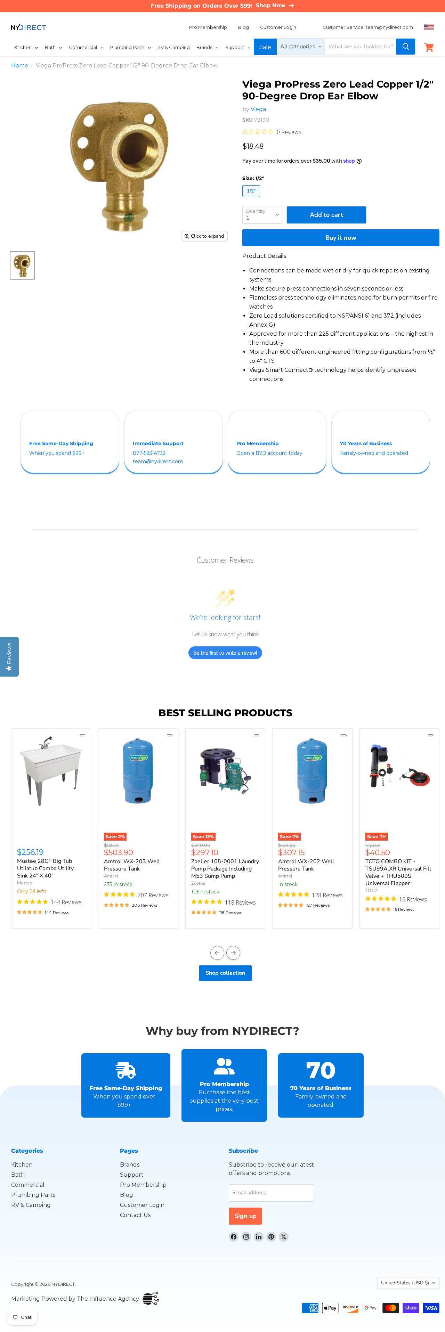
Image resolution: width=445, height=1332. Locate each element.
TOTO (371, 891)
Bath (18, 1174)
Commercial (27, 1185)
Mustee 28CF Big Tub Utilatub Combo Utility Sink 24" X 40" (45, 868)
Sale (265, 47)
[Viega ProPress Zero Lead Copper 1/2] (22, 265)
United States (405, 1283)
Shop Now (270, 5)
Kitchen (22, 1164)
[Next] (233, 953)
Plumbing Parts (33, 1195)
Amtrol (111, 876)
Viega (258, 109)
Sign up (245, 1216)
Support (132, 1174)
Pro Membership (208, 27)
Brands (129, 1164)
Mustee (24, 883)
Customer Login (278, 27)
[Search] (405, 47)
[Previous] (217, 953)
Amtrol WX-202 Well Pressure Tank (306, 865)
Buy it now (340, 238)
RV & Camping (31, 1205)
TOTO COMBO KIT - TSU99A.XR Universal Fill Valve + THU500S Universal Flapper (398, 872)
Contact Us (135, 1215)
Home (19, 66)
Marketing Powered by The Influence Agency (75, 1299)
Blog (243, 27)
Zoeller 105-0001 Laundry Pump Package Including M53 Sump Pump (225, 869)
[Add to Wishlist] (82, 735)
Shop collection (225, 973)
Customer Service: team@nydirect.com (368, 27)
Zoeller (198, 883)
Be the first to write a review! (225, 652)
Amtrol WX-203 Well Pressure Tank (132, 865)
